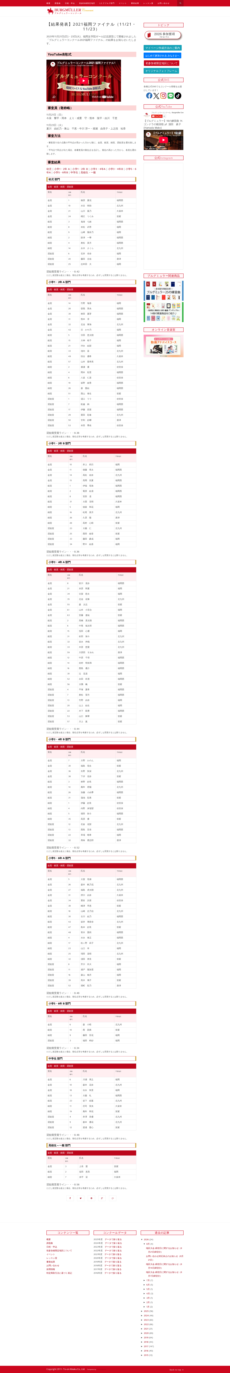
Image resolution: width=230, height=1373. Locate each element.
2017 (146, 1346)
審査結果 (135, 3)
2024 (146, 1315)
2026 (146, 1239)
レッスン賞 (148, 3)
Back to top (176, 1369)
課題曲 (58, 3)
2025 (146, 1311)
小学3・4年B (115, 169)
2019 (146, 1337)
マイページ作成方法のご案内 (162, 48)
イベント (123, 3)
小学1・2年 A (62, 169)
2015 (146, 1355)
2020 (146, 1333)
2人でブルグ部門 (107, 3)
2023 (146, 1320)
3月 (148, 1298)
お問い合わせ (164, 3)
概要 (48, 3)
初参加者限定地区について (162, 63)
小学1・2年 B (80, 169)
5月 (148, 1289)
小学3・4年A (98, 169)
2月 (148, 1302)
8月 (148, 1244)
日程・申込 (70, 3)
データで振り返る (113, 1239)
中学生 (74, 172)
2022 (146, 1324)
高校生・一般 (88, 172)
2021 (146, 1328)
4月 (148, 1293)
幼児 (49, 169)
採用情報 (50, 1269)
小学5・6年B (60, 172)
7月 (148, 1280)
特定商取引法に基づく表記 (59, 1273)
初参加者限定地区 (87, 3)
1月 (148, 1306)
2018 (146, 1342)
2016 (146, 1350)
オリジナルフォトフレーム (161, 71)
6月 (148, 1284)
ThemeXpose (101, 1369)
